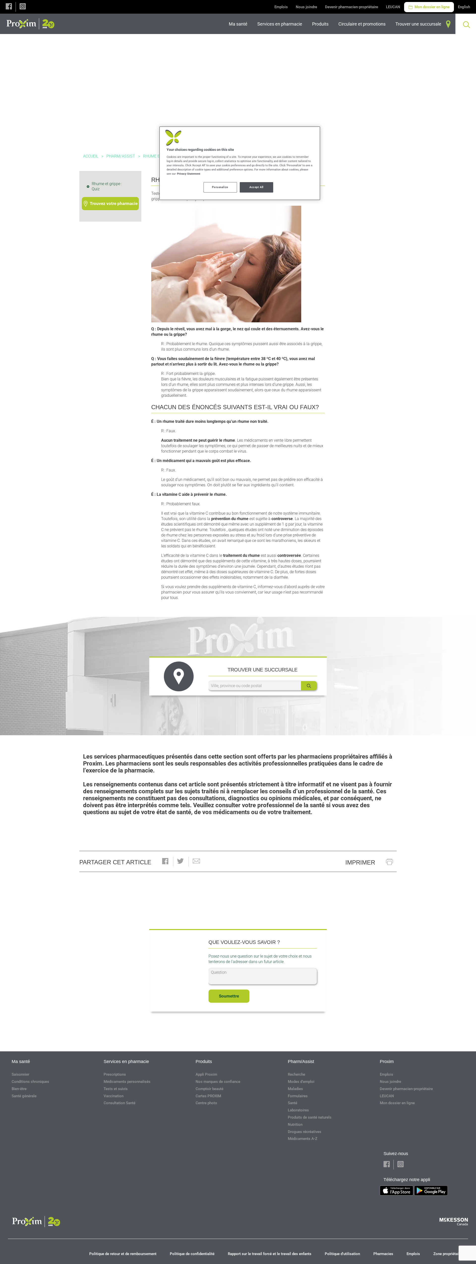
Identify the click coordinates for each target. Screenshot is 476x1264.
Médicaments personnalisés (127, 1081)
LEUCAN (393, 7)
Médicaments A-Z (302, 1138)
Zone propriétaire (447, 1254)
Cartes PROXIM (208, 1096)
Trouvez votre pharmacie (114, 203)
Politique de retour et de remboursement (122, 1254)
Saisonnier (20, 1074)
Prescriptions (115, 1074)
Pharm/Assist (120, 156)
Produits (204, 1061)
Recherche (296, 1074)
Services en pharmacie (126, 1061)
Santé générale (24, 1096)
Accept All (256, 187)
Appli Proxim (206, 1074)
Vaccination (113, 1096)
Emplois (281, 7)
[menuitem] (239, 24)
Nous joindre (306, 7)
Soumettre (229, 996)
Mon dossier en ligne (431, 7)
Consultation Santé (119, 1103)
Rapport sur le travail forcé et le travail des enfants (269, 1254)
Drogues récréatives (304, 1132)
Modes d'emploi (301, 1081)
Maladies (295, 1089)
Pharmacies (383, 1254)
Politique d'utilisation (342, 1254)
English (464, 7)
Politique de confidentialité (192, 1254)
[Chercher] (309, 685)
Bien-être (19, 1089)
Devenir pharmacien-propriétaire (351, 7)
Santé (292, 1103)
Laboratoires (298, 1110)
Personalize (220, 187)
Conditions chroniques (30, 1081)
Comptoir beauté (209, 1089)
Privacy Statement (188, 173)
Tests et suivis (116, 1089)
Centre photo (206, 1103)
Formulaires (298, 1096)
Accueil (90, 156)
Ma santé (21, 1061)
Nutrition (295, 1124)
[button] (9, 7)
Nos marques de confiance (218, 1081)
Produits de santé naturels (309, 1117)
